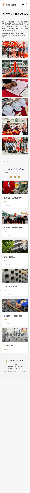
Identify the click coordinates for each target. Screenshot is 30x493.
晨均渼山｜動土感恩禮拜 (13, 227)
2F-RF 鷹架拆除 (9, 257)
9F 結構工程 (8, 345)
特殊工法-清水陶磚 (10, 286)
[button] (23, 4)
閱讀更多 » (6, 201)
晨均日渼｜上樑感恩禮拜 (13, 316)
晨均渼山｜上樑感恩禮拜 (13, 198)
